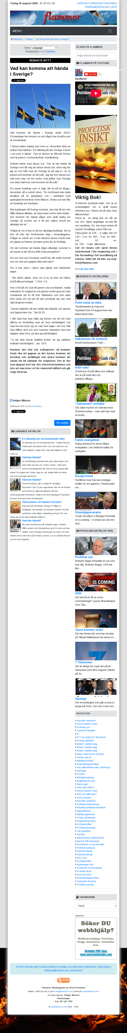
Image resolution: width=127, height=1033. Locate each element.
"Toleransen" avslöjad (89, 403)
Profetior (29, 39)
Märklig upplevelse (86, 814)
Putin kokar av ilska (88, 302)
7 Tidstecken (83, 662)
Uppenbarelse (84, 811)
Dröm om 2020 (84, 874)
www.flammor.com (91, 991)
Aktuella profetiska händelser (91, 807)
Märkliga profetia (85, 760)
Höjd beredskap (84, 851)
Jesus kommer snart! (89, 629)
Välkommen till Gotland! (91, 338)
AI (78, 734)
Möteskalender (46, 967)
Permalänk (36, 406)
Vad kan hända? (31, 457)
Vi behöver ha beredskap (89, 868)
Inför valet (82, 367)
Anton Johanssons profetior (90, 754)
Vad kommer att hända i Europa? (41, 502)
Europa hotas (84, 476)
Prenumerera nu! (97, 7)
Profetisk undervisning (88, 804)
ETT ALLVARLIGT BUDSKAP (91, 737)
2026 (78, 593)
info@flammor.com (63, 991)
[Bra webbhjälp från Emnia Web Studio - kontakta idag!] (96, 938)
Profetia (81, 774)
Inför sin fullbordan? (87, 794)
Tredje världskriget (86, 817)
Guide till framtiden (86, 730)
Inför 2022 (82, 858)
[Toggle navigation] (110, 31)
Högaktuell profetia (86, 821)
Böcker (78, 967)
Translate (50, 51)
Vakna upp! (82, 784)
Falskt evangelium (87, 439)
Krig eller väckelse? (86, 720)
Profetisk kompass (86, 848)
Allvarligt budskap (85, 777)
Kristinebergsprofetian (88, 764)
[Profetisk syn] (96, 545)
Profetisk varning (85, 884)
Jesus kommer (84, 797)
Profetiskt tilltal (84, 824)
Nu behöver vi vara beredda (90, 844)
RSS (114, 7)
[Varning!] (96, 687)
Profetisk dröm (84, 871)
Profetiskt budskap (86, 827)
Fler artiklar (62, 423)
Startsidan (17, 39)
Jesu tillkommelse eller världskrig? (93, 767)
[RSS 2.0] (63, 980)
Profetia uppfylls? (85, 740)
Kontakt (83, 3)
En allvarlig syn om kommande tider (45, 438)
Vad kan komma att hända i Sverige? (52, 39)
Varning (80, 834)
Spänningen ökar (85, 864)
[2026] (96, 582)
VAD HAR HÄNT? (86, 787)
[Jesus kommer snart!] (96, 618)
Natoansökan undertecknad (90, 838)
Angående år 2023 (86, 781)
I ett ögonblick (83, 831)
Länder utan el (84, 757)
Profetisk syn (84, 557)
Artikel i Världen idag (87, 744)
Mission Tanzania (104, 3)
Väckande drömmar (86, 881)
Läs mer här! (86, 269)
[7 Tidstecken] (96, 651)
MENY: (18, 31)
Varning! (80, 698)
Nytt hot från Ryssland (88, 841)
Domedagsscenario (88, 512)
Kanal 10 (65, 967)
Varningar (81, 771)
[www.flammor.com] (63, 18)
